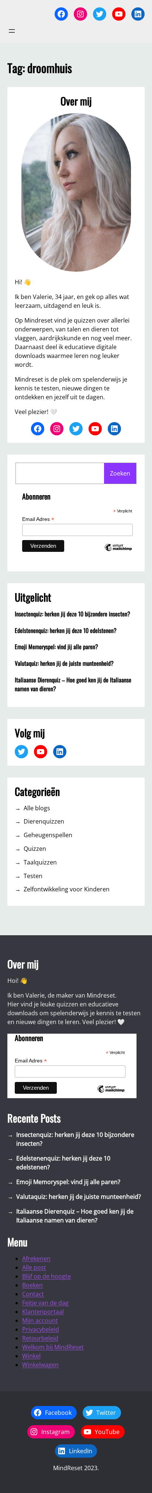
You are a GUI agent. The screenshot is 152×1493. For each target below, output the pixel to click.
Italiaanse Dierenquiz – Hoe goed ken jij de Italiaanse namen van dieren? (73, 684)
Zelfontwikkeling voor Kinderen (67, 889)
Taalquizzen (40, 862)
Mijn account (40, 1320)
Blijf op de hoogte (46, 1276)
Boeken (32, 1285)
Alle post (34, 1267)
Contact (33, 1294)
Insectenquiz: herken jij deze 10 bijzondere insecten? (72, 613)
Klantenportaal (43, 1312)
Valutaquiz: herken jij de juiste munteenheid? (64, 663)
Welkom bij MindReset (53, 1347)
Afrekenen (36, 1258)
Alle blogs (37, 808)
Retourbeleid (40, 1338)
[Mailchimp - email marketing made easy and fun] (118, 554)
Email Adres (38, 519)
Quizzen (35, 849)
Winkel (31, 1356)
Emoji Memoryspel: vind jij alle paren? (56, 646)
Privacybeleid (40, 1329)
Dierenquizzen (44, 821)
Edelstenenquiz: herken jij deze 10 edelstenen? (66, 630)
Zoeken (120, 473)
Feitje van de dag (45, 1303)
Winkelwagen (40, 1365)
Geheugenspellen (48, 835)
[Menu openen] (11, 31)
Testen (33, 876)
